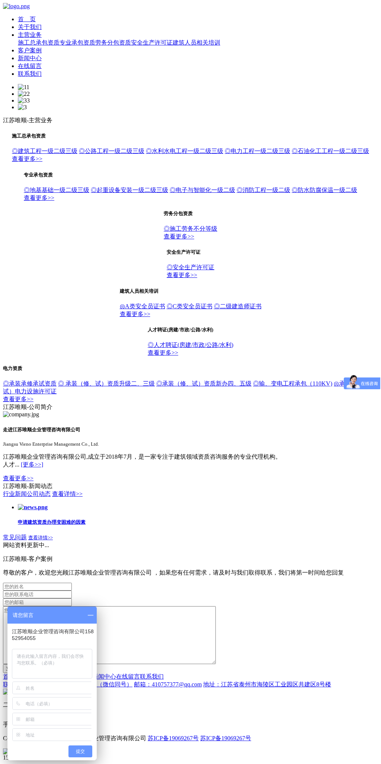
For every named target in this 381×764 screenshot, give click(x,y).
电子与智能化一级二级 (202, 190)
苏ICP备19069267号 (173, 738)
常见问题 (15, 537)
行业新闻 (15, 494)
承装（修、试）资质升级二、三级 (106, 383)
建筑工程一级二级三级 (44, 151)
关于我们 (30, 27)
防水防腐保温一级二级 (324, 190)
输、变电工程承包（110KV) (292, 383)
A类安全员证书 (142, 306)
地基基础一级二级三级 (56, 190)
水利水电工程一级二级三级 (184, 151)
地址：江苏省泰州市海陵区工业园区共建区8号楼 (267, 684)
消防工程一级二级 (263, 190)
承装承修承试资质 (30, 383)
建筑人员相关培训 (196, 42)
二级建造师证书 (238, 306)
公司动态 (39, 494)
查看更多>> (27, 159)
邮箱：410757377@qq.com (168, 684)
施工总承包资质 (39, 42)
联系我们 (30, 74)
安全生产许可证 (152, 42)
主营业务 (30, 35)
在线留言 (30, 66)
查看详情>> (67, 494)
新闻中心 (30, 58)
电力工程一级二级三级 (257, 151)
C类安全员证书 (189, 306)
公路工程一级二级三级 (111, 151)
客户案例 (30, 50)
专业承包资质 (77, 42)
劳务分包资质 (113, 42)
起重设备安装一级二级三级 (129, 190)
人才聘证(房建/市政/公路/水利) (190, 345)
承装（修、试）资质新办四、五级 (204, 383)
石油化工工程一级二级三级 (330, 151)
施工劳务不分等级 (190, 228)
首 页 (27, 19)
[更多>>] (32, 464)
